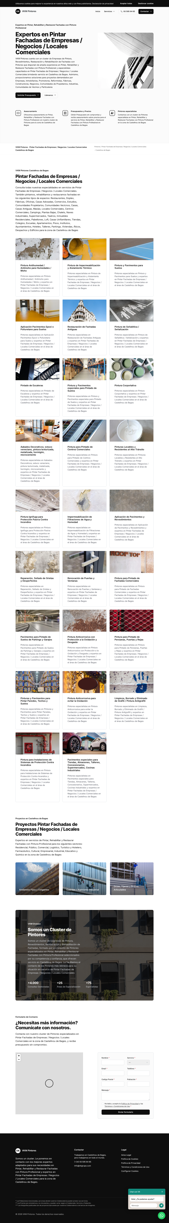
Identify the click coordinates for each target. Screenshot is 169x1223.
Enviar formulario (125, 1112)
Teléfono (131, 1069)
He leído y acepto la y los (124, 1105)
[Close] (162, 1192)
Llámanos (49, 95)
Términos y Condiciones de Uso (117, 1106)
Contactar (144, 11)
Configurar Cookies (129, 1171)
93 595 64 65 (129, 11)
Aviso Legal (126, 1155)
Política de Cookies (129, 1159)
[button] (49, 1083)
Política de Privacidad (130, 1104)
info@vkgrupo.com (82, 1166)
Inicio (98, 11)
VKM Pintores (28, 11)
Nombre (105, 1058)
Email (104, 1069)
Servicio (131, 1058)
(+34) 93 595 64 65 (82, 1162)
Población (132, 1079)
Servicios (108, 11)
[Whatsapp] (161, 1215)
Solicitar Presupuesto (26, 95)
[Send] (161, 1205)
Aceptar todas (126, 3)
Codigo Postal (108, 1079)
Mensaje (106, 1090)
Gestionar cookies (146, 3)
